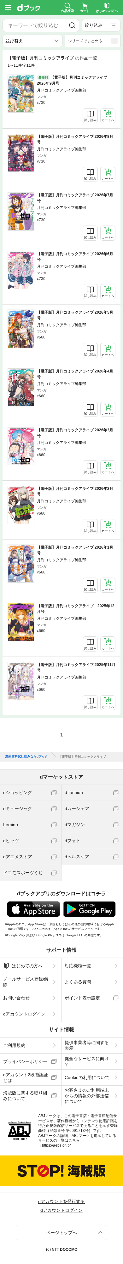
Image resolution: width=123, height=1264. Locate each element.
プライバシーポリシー (25, 1061)
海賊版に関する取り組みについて (25, 1095)
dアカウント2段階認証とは (25, 1077)
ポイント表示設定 (82, 997)
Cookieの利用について (87, 1077)
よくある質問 (78, 981)
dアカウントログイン (24, 1013)
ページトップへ (61, 1232)
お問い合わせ (16, 997)
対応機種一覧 (78, 965)
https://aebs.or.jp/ (56, 1145)
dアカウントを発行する (61, 1201)
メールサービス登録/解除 (26, 981)
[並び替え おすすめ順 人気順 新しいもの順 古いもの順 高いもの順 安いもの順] (32, 41)
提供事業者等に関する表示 (87, 1045)
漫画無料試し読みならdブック (26, 756)
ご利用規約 (14, 1045)
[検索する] (72, 25)
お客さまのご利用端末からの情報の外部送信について (87, 1096)
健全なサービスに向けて (87, 1061)
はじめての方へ (27, 965)
